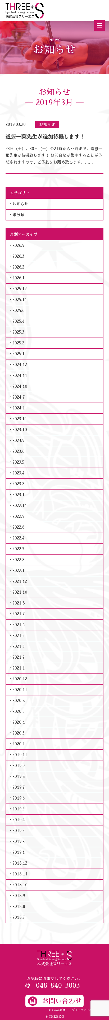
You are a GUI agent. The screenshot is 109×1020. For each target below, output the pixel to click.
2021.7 (18, 614)
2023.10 (19, 430)
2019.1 (18, 852)
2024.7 (18, 397)
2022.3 (18, 549)
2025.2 (18, 343)
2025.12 (19, 289)
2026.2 (18, 267)
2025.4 (18, 321)
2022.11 (19, 505)
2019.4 (18, 820)
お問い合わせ (62, 1001)
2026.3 (18, 256)
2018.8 (18, 906)
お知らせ (20, 204)
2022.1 (18, 571)
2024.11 (19, 375)
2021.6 (18, 625)
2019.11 (19, 755)
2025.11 (19, 300)
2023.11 (19, 419)
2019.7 (18, 787)
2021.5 (18, 636)
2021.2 (18, 657)
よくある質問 (57, 1010)
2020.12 (19, 679)
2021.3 (18, 646)
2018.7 (18, 917)
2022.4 (18, 538)
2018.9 (18, 896)
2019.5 (18, 809)
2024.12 (19, 365)
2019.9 (18, 766)
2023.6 (18, 451)
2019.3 (18, 831)
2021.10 (19, 592)
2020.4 (18, 722)
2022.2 (18, 560)
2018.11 (20, 874)
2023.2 (18, 484)
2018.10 (20, 885)
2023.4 (18, 473)
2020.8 (18, 701)
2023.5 (18, 462)
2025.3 (18, 332)
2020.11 (19, 690)
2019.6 (18, 798)
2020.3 (18, 733)
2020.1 (18, 744)
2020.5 (18, 711)
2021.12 (19, 581)
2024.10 (19, 386)
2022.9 (18, 516)
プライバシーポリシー (86, 1010)
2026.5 (18, 245)
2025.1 (18, 354)
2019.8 (18, 776)
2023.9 (18, 440)
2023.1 (18, 495)
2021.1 (18, 668)
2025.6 (18, 310)
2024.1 (18, 408)
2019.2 (18, 841)
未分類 (18, 215)
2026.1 (18, 278)
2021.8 (18, 603)
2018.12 (19, 863)
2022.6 (18, 527)
